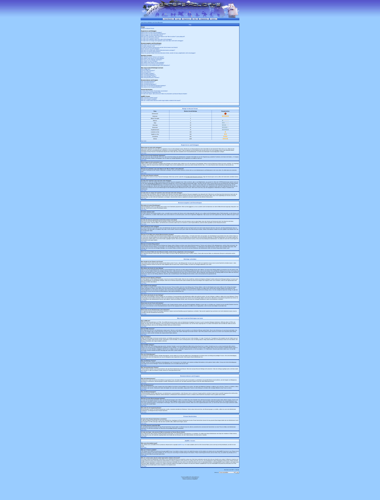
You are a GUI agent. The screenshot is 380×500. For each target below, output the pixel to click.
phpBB (187, 476)
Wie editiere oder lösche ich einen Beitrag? (152, 58)
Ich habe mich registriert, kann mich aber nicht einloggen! (156, 39)
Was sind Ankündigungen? (148, 74)
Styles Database (195, 478)
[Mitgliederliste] (204, 19)
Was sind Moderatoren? (147, 83)
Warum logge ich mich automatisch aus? (152, 35)
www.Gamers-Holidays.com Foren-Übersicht (151, 22)
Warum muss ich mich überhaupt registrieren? (153, 34)
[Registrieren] (187, 19)
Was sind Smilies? (146, 72)
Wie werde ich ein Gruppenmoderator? (151, 87)
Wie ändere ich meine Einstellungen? (151, 44)
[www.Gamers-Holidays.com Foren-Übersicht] (168, 19)
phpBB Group (181, 444)
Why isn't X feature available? (149, 99)
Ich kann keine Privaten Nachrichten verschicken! (154, 91)
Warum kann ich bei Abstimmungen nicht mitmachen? (155, 65)
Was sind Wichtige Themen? (148, 76)
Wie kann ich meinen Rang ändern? (151, 51)
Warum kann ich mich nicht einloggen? (151, 32)
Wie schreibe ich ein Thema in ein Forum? (152, 57)
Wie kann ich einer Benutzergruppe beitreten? (153, 85)
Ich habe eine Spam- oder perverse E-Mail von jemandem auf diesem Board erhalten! (164, 93)
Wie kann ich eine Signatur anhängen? (151, 59)
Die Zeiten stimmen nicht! (148, 46)
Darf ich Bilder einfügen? (147, 73)
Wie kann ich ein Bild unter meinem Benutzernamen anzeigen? (158, 50)
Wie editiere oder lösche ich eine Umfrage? (152, 62)
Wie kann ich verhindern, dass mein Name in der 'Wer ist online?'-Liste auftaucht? (163, 36)
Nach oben (143, 141)
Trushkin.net (189, 478)
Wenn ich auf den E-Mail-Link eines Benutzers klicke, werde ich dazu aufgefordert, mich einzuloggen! (168, 53)
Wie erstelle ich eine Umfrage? (149, 61)
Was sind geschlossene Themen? (150, 77)
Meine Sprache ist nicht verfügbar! (150, 49)
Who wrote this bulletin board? (149, 97)
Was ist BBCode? (146, 69)
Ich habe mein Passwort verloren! (150, 38)
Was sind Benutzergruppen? (148, 84)
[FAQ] (195, 19)
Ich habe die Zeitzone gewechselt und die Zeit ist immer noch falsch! (159, 47)
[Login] (178, 19)
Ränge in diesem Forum (147, 28)
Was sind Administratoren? (148, 81)
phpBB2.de (195, 479)
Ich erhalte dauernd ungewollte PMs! (151, 92)
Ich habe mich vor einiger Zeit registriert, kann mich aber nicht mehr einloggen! (162, 40)
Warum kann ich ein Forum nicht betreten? (152, 64)
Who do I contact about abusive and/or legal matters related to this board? (161, 100)
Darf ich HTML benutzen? (148, 70)
